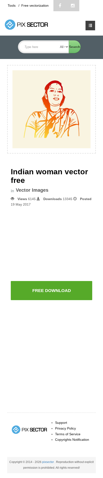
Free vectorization (35, 5)
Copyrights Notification (72, 439)
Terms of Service (67, 434)
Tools (12, 5)
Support (61, 423)
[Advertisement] (51, 243)
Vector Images (32, 190)
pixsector (48, 462)
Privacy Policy (65, 428)
